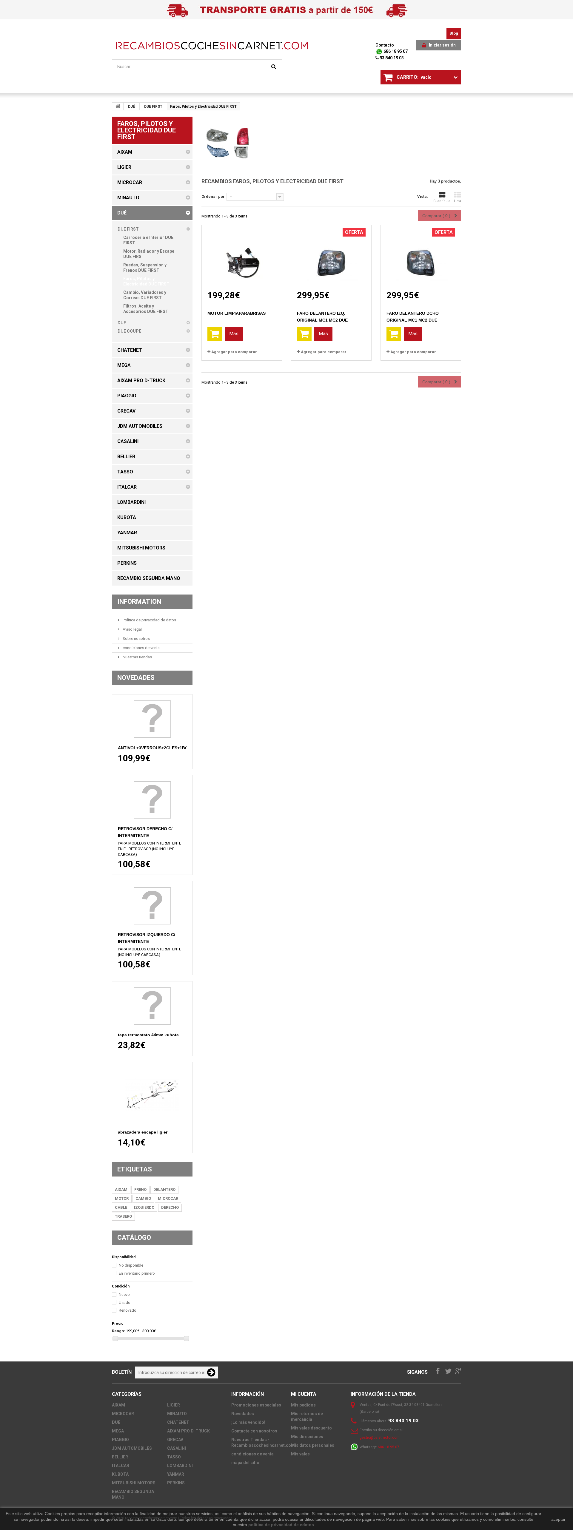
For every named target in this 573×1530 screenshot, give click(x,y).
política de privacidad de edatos (281, 1524)
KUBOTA (120, 1474)
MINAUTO (177, 1413)
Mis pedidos (303, 1405)
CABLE (121, 1207)
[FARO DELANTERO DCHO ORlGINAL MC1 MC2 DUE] (420, 257)
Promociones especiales (256, 1405)
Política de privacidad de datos (149, 620)
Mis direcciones (307, 1436)
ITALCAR (120, 1465)
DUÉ (131, 106)
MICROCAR (168, 1198)
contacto (384, 45)
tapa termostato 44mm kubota (148, 1034)
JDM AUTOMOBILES (132, 1448)
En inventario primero (137, 1273)
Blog (453, 33)
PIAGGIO (120, 1439)
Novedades (136, 677)
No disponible (131, 1265)
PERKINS (176, 1482)
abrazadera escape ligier (142, 1132)
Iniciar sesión (442, 45)
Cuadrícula (441, 201)
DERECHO (170, 1207)
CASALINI (176, 1448)
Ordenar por (213, 196)
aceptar (558, 1519)
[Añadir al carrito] (214, 334)
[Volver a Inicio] (118, 106)
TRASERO (123, 1216)
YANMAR (175, 1474)
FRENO (140, 1189)
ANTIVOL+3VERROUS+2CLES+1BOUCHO (159, 747)
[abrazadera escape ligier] (152, 1095)
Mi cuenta (303, 1394)
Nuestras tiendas (137, 657)
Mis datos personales (312, 1445)
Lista (457, 201)
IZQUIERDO (144, 1207)
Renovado (127, 1310)
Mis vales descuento (311, 1428)
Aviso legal (132, 629)
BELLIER (120, 1457)
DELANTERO (164, 1189)
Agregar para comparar (234, 352)
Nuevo (124, 1294)
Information (139, 601)
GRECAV (175, 1439)
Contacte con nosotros (254, 1431)
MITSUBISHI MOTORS (133, 1482)
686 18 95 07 (395, 51)
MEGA (118, 1431)
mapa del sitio (245, 1462)
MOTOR (122, 1198)
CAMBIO (143, 1198)
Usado (124, 1302)
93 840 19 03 (391, 57)
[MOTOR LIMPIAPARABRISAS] (241, 257)
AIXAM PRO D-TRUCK (188, 1431)
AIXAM (121, 1189)
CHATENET (178, 1422)
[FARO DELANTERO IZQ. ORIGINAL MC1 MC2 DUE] (331, 257)
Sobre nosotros (136, 638)
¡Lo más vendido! (248, 1422)
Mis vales (300, 1454)
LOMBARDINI (180, 1465)
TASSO (174, 1457)
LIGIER (173, 1405)
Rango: (118, 1331)
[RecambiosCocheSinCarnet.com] (211, 45)
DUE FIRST (153, 106)
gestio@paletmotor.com (380, 1437)
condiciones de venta (141, 648)
